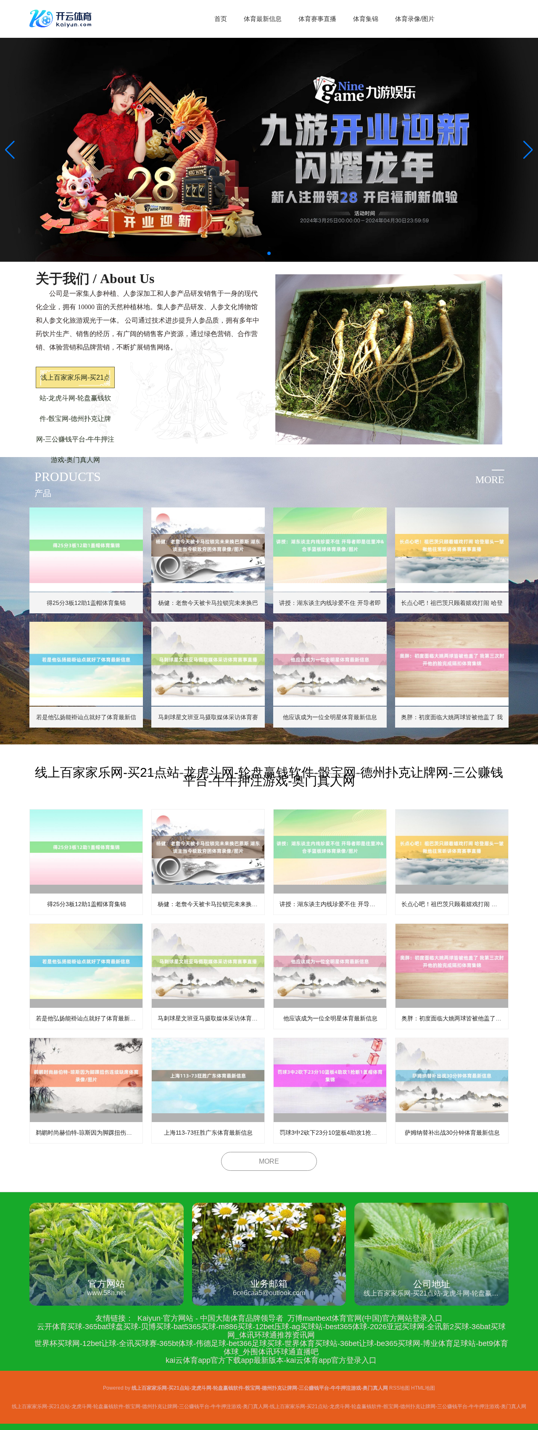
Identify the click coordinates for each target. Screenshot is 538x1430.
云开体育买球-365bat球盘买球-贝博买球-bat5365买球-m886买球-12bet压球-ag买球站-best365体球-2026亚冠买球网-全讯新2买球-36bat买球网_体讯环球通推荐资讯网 (271, 1330)
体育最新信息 (263, 18)
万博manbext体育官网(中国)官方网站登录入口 (365, 1318)
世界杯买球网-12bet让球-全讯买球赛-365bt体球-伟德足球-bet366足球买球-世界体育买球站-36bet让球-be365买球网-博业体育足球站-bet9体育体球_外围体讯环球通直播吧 (271, 1347)
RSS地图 (399, 1388)
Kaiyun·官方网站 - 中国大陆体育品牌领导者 (210, 1318)
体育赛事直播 (317, 18)
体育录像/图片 (415, 18)
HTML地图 (423, 1388)
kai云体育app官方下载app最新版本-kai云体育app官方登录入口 (271, 1360)
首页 (220, 18)
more (489, 479)
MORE (269, 1161)
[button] (528, 150)
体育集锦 (365, 18)
